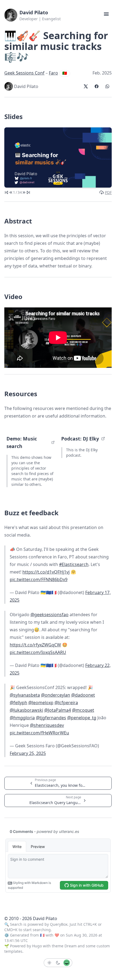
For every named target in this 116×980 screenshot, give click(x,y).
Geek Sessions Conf (24, 73)
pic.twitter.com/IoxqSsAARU (38, 652)
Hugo (37, 945)
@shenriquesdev (47, 725)
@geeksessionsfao (49, 615)
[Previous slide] (11, 192)
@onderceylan (55, 695)
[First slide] (6, 192)
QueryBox (58, 924)
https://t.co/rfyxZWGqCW (35, 645)
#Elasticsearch (73, 564)
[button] (106, 14)
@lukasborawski (26, 710)
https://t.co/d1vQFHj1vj (46, 572)
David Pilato (33, 12)
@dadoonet (83, 695)
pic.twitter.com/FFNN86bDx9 (38, 579)
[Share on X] (85, 86)
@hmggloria (22, 718)
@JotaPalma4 (57, 710)
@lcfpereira (66, 703)
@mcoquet (83, 710)
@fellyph (18, 703)
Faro (53, 73)
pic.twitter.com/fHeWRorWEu (39, 733)
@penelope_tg (81, 718)
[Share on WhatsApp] (107, 86)
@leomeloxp (40, 703)
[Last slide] (28, 192)
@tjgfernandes (51, 718)
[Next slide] (24, 192)
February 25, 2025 (28, 753)
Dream (70, 945)
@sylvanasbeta (25, 695)
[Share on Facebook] (96, 86)
